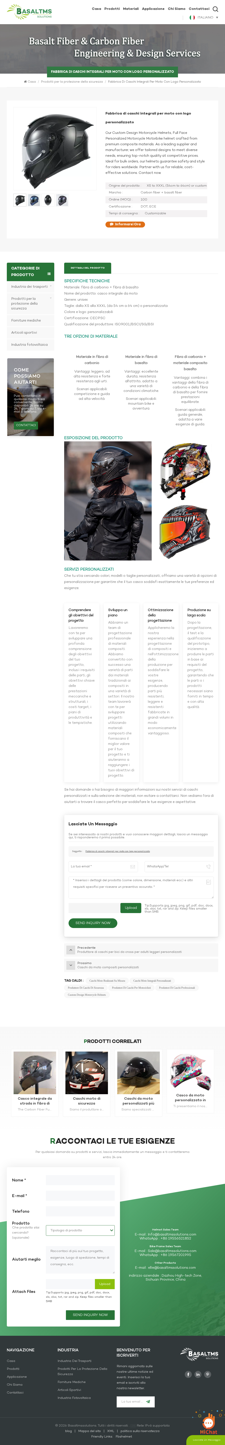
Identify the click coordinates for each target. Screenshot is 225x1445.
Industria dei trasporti (29, 286)
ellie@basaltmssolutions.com (172, 1268)
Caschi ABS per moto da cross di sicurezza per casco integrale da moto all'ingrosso (190, 1101)
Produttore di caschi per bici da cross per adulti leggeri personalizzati (138, 1101)
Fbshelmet (124, 1436)
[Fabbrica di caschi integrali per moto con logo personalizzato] (86, 1073)
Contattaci (199, 9)
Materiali (131, 9)
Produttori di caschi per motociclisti (131, 987)
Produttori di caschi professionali (177, 987)
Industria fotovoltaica (29, 344)
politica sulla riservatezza (140, 1431)
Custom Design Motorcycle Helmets (87, 994)
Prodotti (112, 9)
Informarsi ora (128, 224)
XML (110, 1431)
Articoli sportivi (24, 332)
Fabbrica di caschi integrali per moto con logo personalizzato (117, 851)
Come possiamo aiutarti (27, 376)
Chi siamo (176, 9)
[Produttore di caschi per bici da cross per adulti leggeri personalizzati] (138, 1073)
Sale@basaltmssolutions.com (172, 1251)
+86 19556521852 (175, 1239)
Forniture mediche (26, 320)
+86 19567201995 (175, 1255)
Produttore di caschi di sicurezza (86, 987)
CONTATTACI (26, 425)
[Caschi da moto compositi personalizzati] (34, 1073)
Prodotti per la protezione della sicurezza (72, 82)
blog (69, 1431)
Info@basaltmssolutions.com (172, 1235)
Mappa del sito (90, 1431)
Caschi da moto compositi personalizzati (34, 1101)
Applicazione (153, 9)
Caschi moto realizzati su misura (107, 980)
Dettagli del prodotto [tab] (88, 268)
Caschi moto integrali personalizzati (152, 980)
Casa (96, 9)
